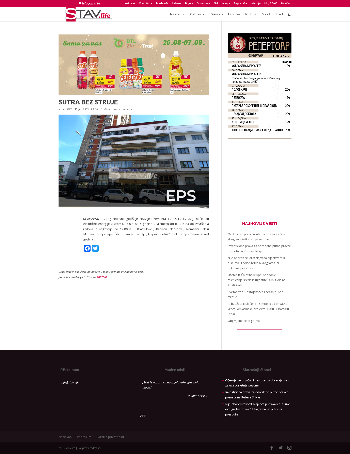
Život (279, 14)
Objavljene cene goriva (244, 321)
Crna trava (203, 3)
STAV (69, 109)
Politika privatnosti (110, 437)
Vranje (226, 3)
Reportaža (240, 3)
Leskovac (130, 3)
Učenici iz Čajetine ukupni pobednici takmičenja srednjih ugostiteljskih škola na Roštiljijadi (256, 280)
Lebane (176, 3)
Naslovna (177, 14)
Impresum (84, 437)
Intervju (256, 3)
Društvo (216, 14)
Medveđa (162, 3)
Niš (216, 3)
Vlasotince (146, 3)
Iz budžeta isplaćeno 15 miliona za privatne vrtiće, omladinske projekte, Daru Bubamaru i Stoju (259, 309)
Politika (195, 14)
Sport (266, 14)
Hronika (234, 14)
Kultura (250, 14)
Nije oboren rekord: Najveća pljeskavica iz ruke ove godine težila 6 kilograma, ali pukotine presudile (257, 263)
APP (143, 415)
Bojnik (189, 3)
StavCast (285, 3)
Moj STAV (270, 3)
